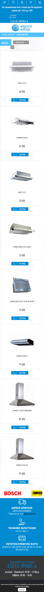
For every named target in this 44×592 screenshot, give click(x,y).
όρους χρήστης (30, 513)
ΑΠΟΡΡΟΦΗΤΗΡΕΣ (22, 34)
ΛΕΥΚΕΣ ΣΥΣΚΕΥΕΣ (8, 34)
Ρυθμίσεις (27, 586)
